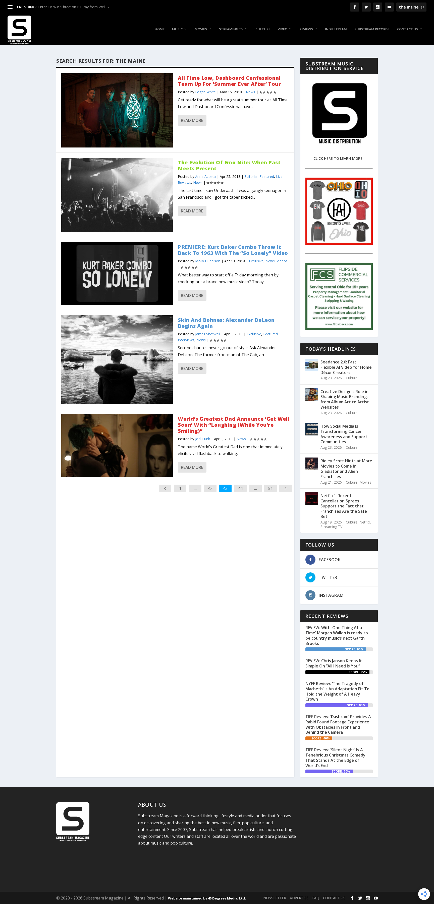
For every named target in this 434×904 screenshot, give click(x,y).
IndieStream (336, 29)
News (250, 92)
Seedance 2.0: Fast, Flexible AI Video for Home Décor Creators (346, 367)
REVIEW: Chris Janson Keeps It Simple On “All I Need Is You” (333, 663)
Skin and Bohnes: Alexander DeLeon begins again (226, 323)
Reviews (306, 29)
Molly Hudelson (207, 261)
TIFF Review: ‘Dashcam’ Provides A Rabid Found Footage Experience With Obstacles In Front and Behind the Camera (338, 724)
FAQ (315, 897)
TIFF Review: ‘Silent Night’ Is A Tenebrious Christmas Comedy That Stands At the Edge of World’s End (335, 757)
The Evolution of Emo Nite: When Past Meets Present (229, 165)
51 (270, 488)
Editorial (250, 176)
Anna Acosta (205, 176)
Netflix (364, 522)
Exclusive (256, 261)
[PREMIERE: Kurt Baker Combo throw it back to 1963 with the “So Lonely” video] (117, 273)
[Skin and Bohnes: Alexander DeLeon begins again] (117, 359)
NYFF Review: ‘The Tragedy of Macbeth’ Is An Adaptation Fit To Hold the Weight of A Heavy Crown (337, 691)
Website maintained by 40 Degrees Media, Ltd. (207, 898)
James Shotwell (207, 334)
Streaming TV (231, 29)
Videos (282, 261)
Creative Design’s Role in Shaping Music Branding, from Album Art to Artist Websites (344, 399)
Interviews (186, 340)
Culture (262, 29)
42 (210, 488)
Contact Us (407, 29)
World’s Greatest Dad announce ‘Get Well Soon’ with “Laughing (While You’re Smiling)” (233, 424)
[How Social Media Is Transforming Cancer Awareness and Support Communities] (311, 429)
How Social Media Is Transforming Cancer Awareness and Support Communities (343, 433)
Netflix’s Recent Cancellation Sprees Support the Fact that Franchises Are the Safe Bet (343, 506)
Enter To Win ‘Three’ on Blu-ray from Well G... (74, 7)
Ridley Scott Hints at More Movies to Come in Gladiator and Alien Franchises (346, 468)
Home (160, 29)
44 (240, 488)
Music (177, 29)
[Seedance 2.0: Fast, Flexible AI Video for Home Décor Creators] (311, 365)
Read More (192, 120)
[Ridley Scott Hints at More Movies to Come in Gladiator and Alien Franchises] (311, 464)
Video (282, 29)
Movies (201, 29)
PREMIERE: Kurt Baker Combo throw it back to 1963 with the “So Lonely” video (233, 250)
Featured (266, 176)
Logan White (205, 92)
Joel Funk (202, 438)
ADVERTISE (299, 897)
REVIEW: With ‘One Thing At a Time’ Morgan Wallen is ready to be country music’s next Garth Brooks (336, 635)
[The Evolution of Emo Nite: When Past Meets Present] (117, 195)
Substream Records (372, 29)
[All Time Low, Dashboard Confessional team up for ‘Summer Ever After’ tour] (117, 110)
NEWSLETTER (274, 897)
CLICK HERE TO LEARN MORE (337, 158)
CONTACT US (334, 897)
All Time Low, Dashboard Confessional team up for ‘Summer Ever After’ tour (229, 80)
